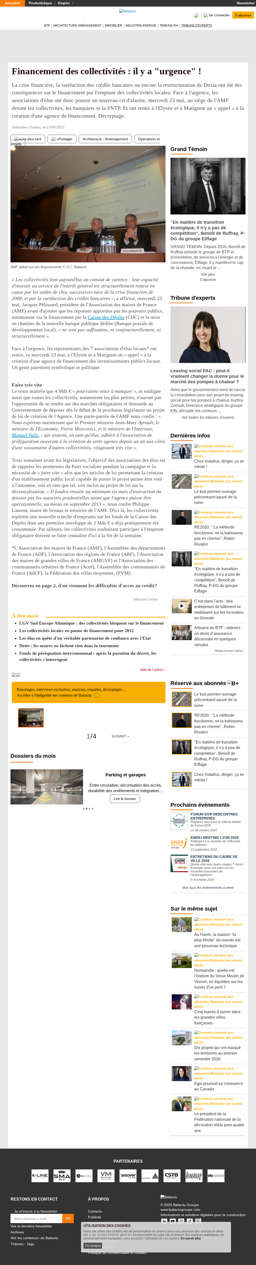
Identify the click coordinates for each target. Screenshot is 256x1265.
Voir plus (208, 274)
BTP (47, 25)
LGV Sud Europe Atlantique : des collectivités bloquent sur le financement (91, 623)
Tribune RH (169, 25)
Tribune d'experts (196, 25)
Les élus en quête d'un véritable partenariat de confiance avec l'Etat (85, 638)
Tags (30, 1244)
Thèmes (17, 1244)
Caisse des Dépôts (106, 317)
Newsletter (245, 3)
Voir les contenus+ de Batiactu (34, 1238)
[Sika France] (150, 1175)
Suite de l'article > (153, 670)
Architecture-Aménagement (77, 25)
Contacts (95, 1211)
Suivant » (120, 736)
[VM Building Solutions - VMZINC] (106, 1175)
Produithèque (40, 3)
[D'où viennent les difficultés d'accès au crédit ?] (162, 252)
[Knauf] (194, 1175)
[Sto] (216, 1175)
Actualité (12, 3)
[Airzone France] (84, 1175)
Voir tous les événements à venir (208, 887)
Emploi (64, 3)
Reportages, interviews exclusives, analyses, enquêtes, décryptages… (71, 692)
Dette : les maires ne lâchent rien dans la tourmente (69, 645)
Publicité (94, 1217)
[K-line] (40, 1175)
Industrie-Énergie (141, 25)
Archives (17, 1232)
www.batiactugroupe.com (180, 1210)
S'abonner (243, 15)
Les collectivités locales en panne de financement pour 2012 (76, 630)
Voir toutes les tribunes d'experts (208, 417)
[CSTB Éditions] (172, 1175)
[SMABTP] (62, 1175)
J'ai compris (93, 1245)
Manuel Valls (25, 435)
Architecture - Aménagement (105, 139)
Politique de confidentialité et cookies (117, 1253)
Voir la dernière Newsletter (31, 1226)
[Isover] (128, 1175)
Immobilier (113, 25)
